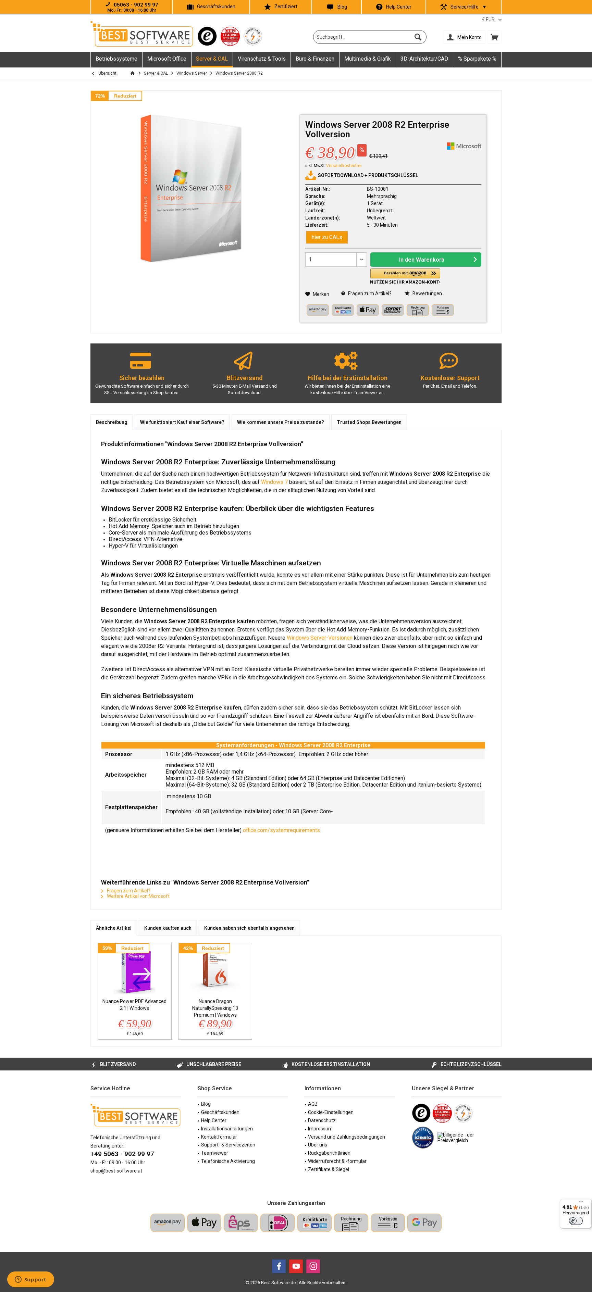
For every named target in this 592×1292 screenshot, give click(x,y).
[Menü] (581, 1203)
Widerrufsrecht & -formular (337, 1161)
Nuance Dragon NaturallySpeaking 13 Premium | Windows (215, 1008)
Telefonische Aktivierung (228, 1161)
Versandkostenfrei (343, 165)
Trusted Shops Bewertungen (369, 422)
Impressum (320, 1128)
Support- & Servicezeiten (228, 1144)
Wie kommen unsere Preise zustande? (280, 422)
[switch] (576, 1221)
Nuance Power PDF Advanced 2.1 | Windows (134, 1005)
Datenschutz (322, 1120)
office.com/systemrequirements (281, 830)
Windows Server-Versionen (320, 638)
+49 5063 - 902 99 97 (122, 1154)
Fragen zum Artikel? (369, 293)
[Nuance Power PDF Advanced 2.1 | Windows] (134, 970)
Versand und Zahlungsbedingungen (346, 1137)
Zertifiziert (285, 6)
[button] (405, 276)
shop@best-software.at (116, 1171)
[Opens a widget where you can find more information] (30, 1280)
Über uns (317, 1144)
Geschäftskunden (216, 6)
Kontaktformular (219, 1137)
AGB (313, 1104)
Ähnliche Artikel (114, 928)
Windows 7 (274, 482)
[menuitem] (494, 37)
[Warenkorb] (494, 37)
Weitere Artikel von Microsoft (138, 896)
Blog (342, 7)
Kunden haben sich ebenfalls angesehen (249, 928)
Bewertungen (426, 293)
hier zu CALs (327, 237)
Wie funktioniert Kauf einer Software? (182, 422)
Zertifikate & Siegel (328, 1169)
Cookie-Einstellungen (331, 1112)
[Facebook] (279, 1266)
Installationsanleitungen (227, 1128)
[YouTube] (296, 1266)
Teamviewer (214, 1153)
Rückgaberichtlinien (329, 1153)
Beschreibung (111, 422)
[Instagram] (313, 1266)
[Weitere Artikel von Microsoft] (464, 146)
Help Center (398, 7)
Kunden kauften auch (168, 928)
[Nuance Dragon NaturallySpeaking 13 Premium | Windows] (215, 970)
